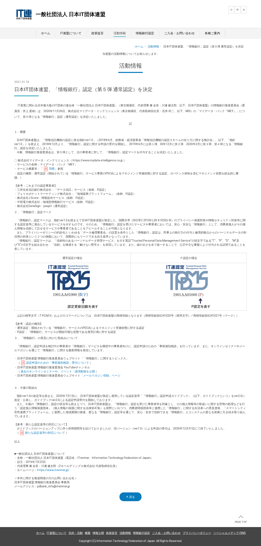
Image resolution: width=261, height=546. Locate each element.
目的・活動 (76, 533)
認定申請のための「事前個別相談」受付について (57, 362)
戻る (130, 496)
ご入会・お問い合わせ (179, 33)
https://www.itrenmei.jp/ (53, 470)
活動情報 (120, 33)
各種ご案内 (212, 33)
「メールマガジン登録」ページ (100, 375)
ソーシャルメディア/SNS (229, 533)
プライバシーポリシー (197, 533)
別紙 (51, 168)
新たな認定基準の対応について (44, 432)
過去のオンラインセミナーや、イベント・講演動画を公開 (58, 371)
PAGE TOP (241, 521)
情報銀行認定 (145, 33)
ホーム (45, 33)
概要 (88, 533)
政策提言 (97, 33)
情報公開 (98, 533)
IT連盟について (70, 33)
